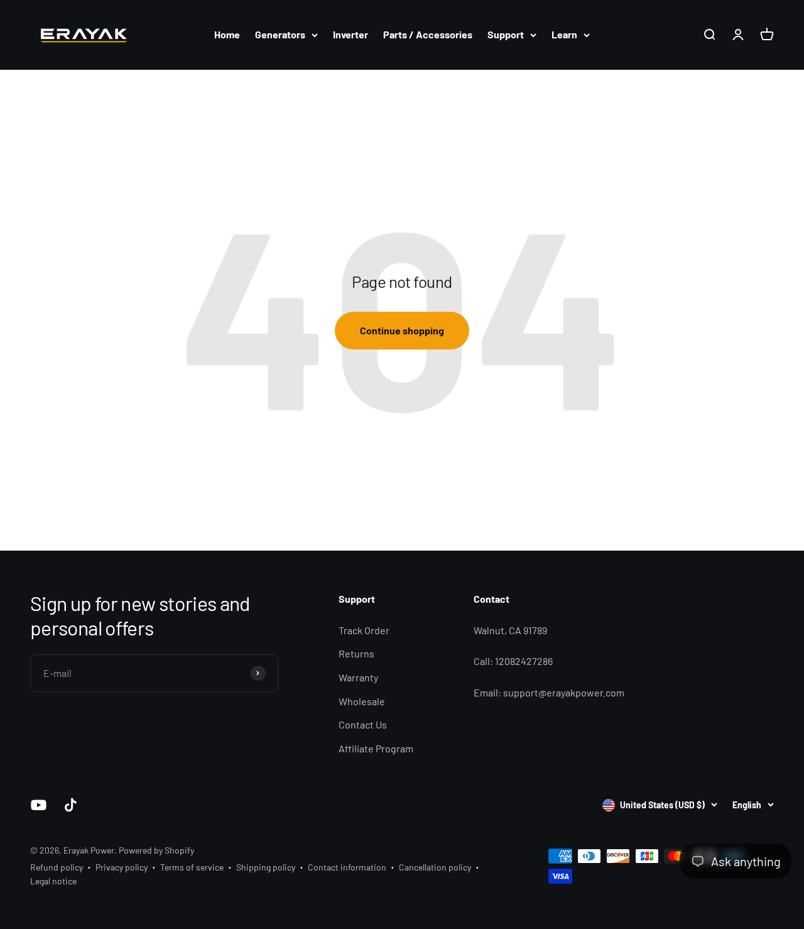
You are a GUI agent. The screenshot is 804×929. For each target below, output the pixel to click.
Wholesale (362, 701)
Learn (564, 34)
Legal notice (53, 881)
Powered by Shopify (156, 850)
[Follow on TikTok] (70, 804)
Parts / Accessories (427, 34)
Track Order (364, 630)
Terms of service (192, 867)
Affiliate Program (376, 748)
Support (505, 34)
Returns (356, 653)
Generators (280, 34)
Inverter (350, 34)
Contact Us (363, 724)
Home (227, 34)
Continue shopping (402, 330)
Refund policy (56, 867)
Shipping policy (265, 867)
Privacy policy (121, 867)
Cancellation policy (435, 867)
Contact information (347, 867)
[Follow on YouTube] (38, 804)
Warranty (358, 677)
